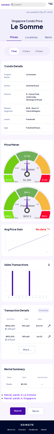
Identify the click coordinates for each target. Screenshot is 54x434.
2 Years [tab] (26, 51)
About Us (11, 430)
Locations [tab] (31, 37)
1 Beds (9, 384)
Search (17, 410)
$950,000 (10, 327)
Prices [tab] (14, 37)
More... (27, 349)
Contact (22, 430)
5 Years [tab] (39, 51)
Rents (35, 411)
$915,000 (10, 338)
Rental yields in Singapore (20, 398)
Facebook (33, 430)
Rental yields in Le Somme (20, 394)
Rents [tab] (48, 37)
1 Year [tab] (14, 51)
